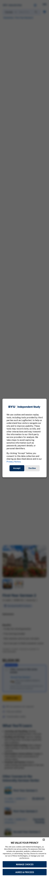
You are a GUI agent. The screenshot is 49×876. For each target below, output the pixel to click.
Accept (16, 468)
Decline (32, 468)
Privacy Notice (14, 462)
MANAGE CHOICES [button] (24, 864)
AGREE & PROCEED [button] (24, 872)
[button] (44, 840)
